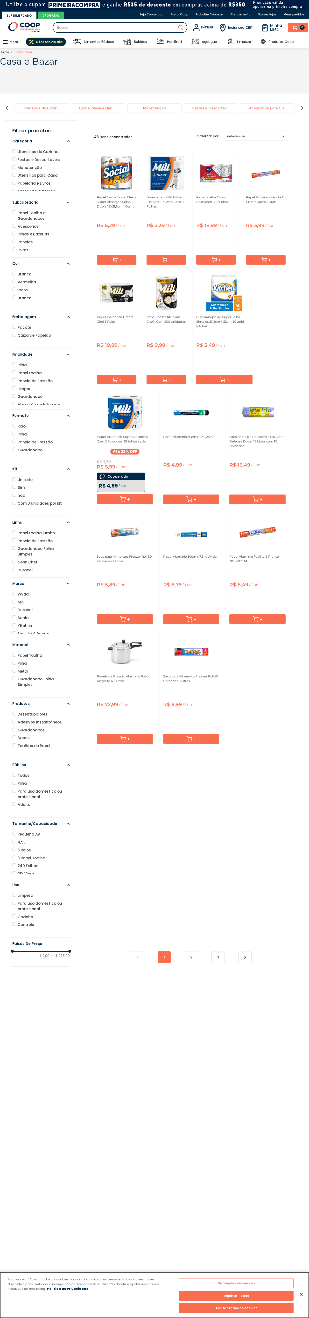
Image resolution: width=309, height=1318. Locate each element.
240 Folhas (28, 865)
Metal (23, 671)
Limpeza (244, 41)
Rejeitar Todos (236, 1295)
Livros (23, 250)
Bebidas (140, 41)
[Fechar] (301, 1294)
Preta (23, 290)
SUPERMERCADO (19, 15)
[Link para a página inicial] (5, 52)
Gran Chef (27, 562)
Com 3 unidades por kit (40, 503)
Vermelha (27, 282)
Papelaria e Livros (34, 183)
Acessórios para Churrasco (272, 108)
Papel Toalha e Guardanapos (31, 215)
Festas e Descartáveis (212, 108)
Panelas (25, 242)
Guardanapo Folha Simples (36, 551)
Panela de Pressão (35, 380)
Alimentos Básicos (99, 41)
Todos (23, 775)
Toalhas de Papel (34, 745)
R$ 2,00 (43, 956)
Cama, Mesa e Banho (98, 108)
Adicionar (116, 260)
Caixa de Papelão (34, 335)
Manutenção (154, 108)
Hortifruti (174, 41)
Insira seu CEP (240, 27)
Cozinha (25, 916)
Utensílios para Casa (38, 175)
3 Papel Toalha (31, 858)
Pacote (24, 327)
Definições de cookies (236, 1283)
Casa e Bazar (24, 52)
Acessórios (28, 226)
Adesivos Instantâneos (40, 722)
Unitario (25, 479)
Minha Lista (276, 27)
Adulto (24, 804)
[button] (41, 141)
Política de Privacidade (67, 1288)
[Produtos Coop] (263, 42)
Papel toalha (30, 372)
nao (21, 495)
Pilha (22, 365)
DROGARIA (50, 15)
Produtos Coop (281, 41)
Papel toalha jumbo (36, 532)
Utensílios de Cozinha (42, 108)
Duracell (25, 570)
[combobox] (120, 27)
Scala (23, 617)
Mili (21, 602)
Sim (21, 487)
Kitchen (25, 625)
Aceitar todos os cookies (236, 1308)
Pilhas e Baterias (33, 234)
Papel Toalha (30, 655)
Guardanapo (30, 396)
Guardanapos (31, 730)
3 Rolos (24, 850)
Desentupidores (33, 714)
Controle (26, 924)
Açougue (209, 41)
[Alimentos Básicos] (77, 42)
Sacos (24, 737)
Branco (24, 274)
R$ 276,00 (60, 956)
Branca (25, 298)
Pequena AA (29, 834)
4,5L (21, 842)
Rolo (22, 426)
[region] (154, 1295)
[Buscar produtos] (181, 27)
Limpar (24, 388)
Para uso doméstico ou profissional (40, 794)
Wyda (23, 594)
